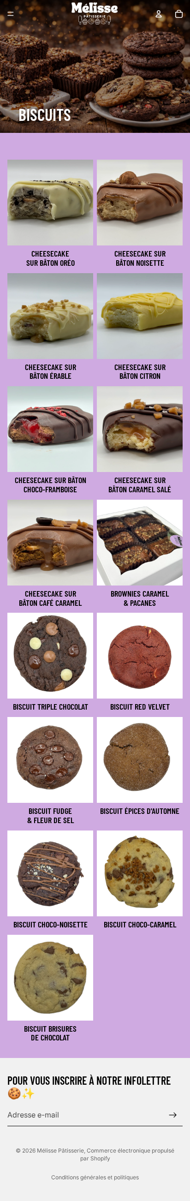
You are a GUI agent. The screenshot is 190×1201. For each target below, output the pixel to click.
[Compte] (158, 14)
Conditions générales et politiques (95, 1177)
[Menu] (10, 13)
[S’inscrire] (173, 1114)
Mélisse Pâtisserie (60, 1150)
